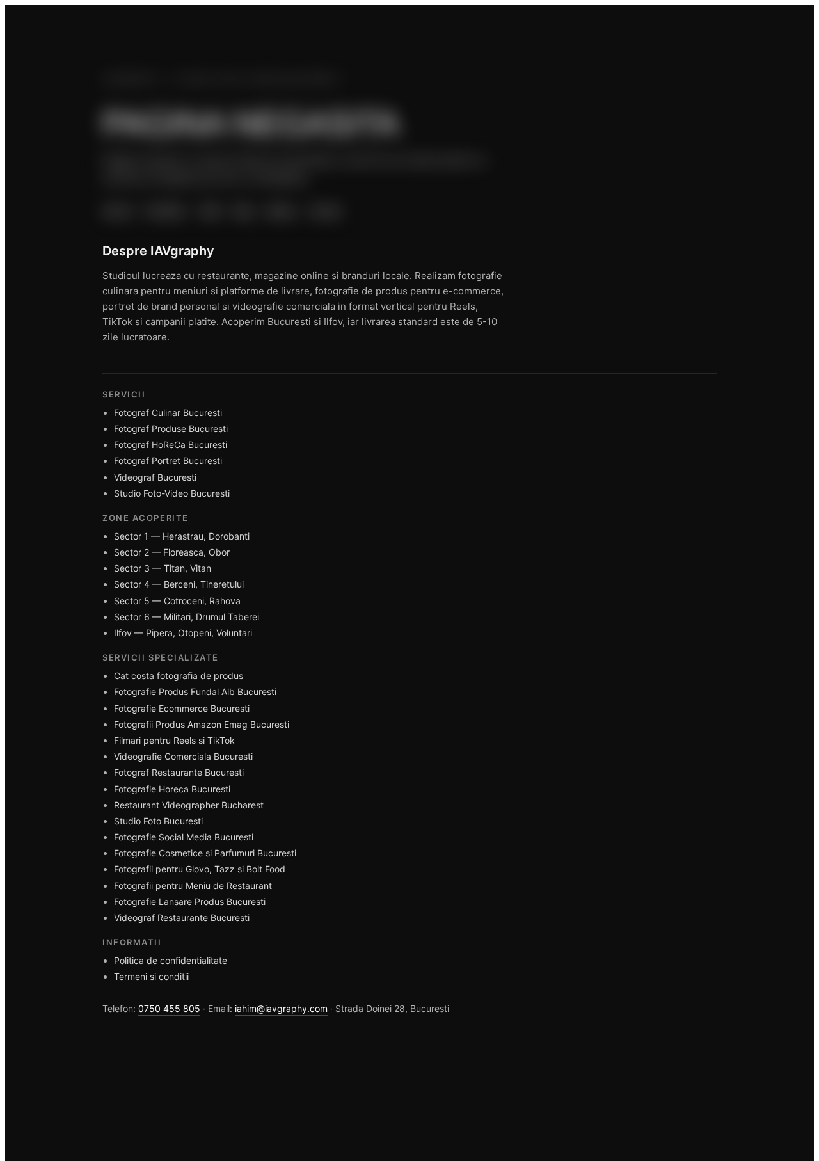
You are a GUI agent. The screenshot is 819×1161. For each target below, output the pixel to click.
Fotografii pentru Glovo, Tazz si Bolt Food (199, 868)
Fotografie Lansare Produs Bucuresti (190, 901)
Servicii (117, 210)
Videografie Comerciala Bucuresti (183, 756)
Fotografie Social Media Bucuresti (183, 836)
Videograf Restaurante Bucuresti (182, 917)
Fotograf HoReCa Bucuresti (170, 444)
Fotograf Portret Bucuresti (168, 460)
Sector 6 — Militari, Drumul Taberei (186, 616)
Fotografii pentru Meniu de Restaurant (193, 885)
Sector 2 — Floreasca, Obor (172, 552)
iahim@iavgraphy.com (281, 1008)
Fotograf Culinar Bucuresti (168, 412)
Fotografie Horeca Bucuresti (172, 788)
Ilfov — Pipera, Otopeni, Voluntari (183, 632)
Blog (243, 210)
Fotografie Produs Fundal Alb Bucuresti (195, 691)
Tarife (209, 210)
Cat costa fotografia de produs (178, 675)
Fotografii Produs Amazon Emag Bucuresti (201, 724)
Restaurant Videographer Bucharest (189, 804)
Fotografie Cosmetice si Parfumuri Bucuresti (205, 852)
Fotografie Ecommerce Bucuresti (182, 708)
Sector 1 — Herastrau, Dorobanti (182, 536)
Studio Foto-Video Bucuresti (172, 493)
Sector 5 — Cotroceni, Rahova (177, 600)
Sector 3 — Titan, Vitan (162, 568)
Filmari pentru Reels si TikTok (174, 740)
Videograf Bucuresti (155, 477)
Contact (325, 210)
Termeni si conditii (151, 976)
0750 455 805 (169, 1008)
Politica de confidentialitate (170, 960)
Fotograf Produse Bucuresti (171, 428)
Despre (281, 210)
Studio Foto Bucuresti (158, 820)
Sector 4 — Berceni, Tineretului (179, 584)
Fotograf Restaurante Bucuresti (179, 772)
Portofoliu (165, 210)
